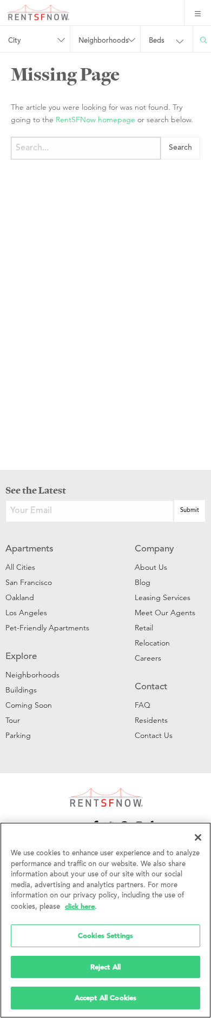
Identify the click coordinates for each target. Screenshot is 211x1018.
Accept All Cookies (105, 997)
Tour (12, 720)
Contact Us (154, 735)
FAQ (142, 705)
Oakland (19, 597)
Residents (151, 720)
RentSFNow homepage (95, 119)
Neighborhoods (32, 675)
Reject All (105, 967)
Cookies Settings (105, 935)
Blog (142, 582)
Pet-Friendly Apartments (47, 628)
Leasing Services (162, 597)
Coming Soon (28, 705)
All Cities (20, 567)
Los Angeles (26, 612)
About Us (151, 567)
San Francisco (28, 582)
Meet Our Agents (165, 612)
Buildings (21, 690)
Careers (148, 658)
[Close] (198, 837)
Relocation (152, 643)
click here (80, 906)
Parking (18, 735)
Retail (144, 628)
